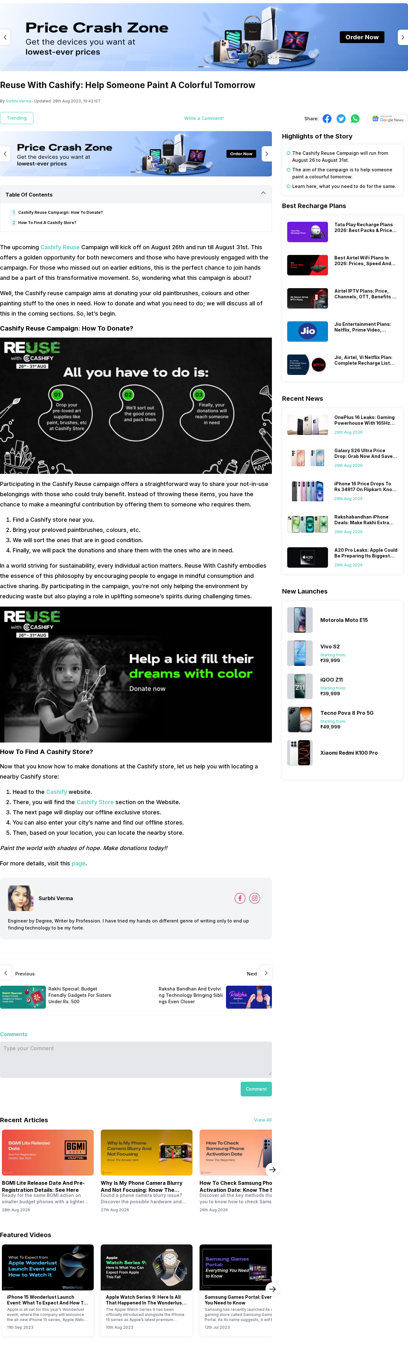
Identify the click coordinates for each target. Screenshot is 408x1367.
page (78, 863)
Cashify (56, 791)
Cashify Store (95, 802)
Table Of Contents (29, 194)
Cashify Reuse (60, 247)
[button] (256, 1089)
